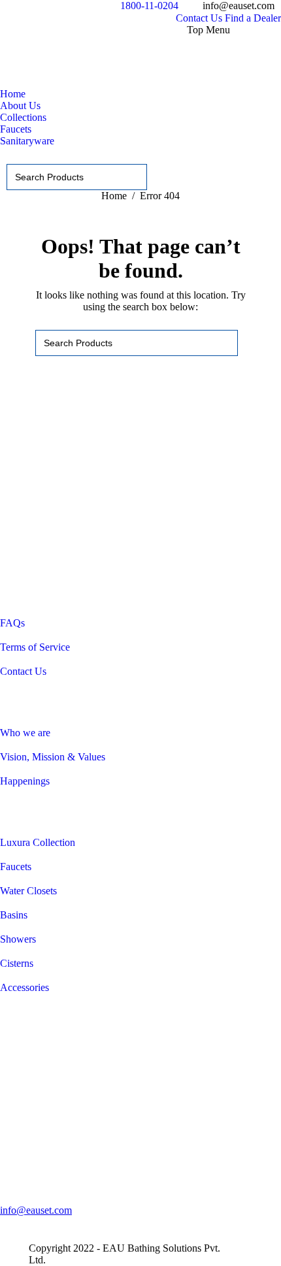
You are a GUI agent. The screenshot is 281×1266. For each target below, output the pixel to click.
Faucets (15, 866)
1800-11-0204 (149, 5)
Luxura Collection (37, 842)
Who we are (25, 732)
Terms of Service (35, 647)
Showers (18, 939)
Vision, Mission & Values (52, 756)
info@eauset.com (36, 1210)
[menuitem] (199, 18)
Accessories (24, 987)
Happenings (25, 781)
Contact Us (23, 671)
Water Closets (28, 890)
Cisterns (16, 963)
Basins (13, 914)
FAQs (12, 622)
